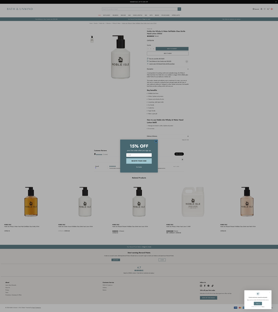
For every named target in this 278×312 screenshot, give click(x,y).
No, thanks (139, 167)
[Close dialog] (156, 141)
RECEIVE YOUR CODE (139, 161)
